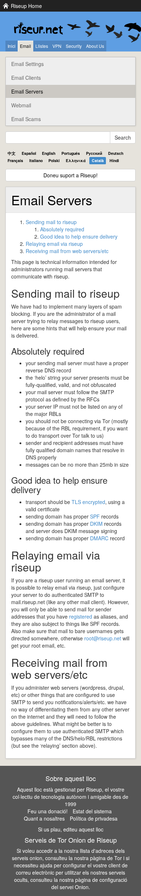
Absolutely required (62, 229)
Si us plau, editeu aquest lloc (70, 829)
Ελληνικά (76, 160)
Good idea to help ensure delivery (79, 236)
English (48, 153)
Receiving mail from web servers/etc (67, 251)
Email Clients (26, 77)
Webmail (21, 105)
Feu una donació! (47, 811)
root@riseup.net (102, 638)
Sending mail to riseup (51, 222)
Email (25, 46)
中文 (12, 153)
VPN (56, 46)
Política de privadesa (94, 818)
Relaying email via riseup (54, 243)
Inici (12, 46)
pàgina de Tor (106, 858)
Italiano (36, 160)
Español (29, 153)
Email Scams (26, 119)
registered (80, 616)
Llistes (41, 46)
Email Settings (27, 63)
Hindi (114, 160)
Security (74, 46)
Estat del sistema (92, 811)
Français (15, 160)
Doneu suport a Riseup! (70, 175)
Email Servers (27, 91)
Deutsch (115, 153)
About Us (95, 46)
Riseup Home (26, 5)
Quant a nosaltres (44, 818)
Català (98, 160)
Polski (54, 160)
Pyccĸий (94, 153)
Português (70, 153)
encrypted (88, 501)
